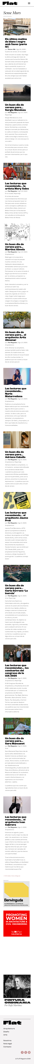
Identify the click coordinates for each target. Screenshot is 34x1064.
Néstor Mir (12, 49)
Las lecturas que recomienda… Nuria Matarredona (15, 392)
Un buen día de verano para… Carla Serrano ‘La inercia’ (16, 589)
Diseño (6, 1032)
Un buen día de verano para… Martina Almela (15, 247)
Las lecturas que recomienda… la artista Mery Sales (17, 186)
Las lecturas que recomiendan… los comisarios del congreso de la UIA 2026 (17, 670)
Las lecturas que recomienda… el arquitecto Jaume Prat (16, 516)
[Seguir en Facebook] (22, 1052)
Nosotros (7, 1041)
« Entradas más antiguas (11, 876)
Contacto (7, 1047)
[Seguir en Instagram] (29, 1052)
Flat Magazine (12, 112)
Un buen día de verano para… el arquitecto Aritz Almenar (15, 336)
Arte (6, 598)
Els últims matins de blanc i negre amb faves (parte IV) (16, 43)
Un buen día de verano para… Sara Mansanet (15, 741)
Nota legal (7, 1044)
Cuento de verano (11, 52)
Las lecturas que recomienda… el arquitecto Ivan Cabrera (15, 821)
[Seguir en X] (25, 1052)
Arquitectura (9, 254)
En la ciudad (22, 52)
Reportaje (8, 115)
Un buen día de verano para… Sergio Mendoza (15, 108)
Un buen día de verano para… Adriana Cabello (15, 455)
